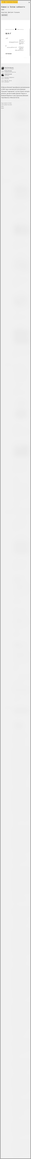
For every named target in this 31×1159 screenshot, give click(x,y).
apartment (4, 15)
